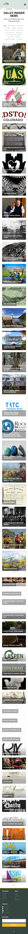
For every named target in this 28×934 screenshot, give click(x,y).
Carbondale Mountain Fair (11, 858)
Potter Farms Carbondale (12, 635)
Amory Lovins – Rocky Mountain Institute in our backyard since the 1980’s (12, 434)
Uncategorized (10, 39)
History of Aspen (9, 502)
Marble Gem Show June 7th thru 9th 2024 (13, 457)
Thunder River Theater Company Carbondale (11, 413)
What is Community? (10, 568)
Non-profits (10, 32)
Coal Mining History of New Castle (13, 236)
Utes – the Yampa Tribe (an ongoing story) (13, 479)
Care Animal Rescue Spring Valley (13, 170)
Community (20, 25)
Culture (7, 28)
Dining (14, 28)
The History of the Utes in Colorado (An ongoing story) (13, 678)
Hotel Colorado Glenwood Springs (12, 744)
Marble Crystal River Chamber (13, 896)
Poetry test (7, 723)
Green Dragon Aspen (9, 924)
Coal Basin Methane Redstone (14, 61)
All (5, 25)
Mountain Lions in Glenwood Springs (13, 369)
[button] (25, 4)
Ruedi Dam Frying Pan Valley (13, 326)
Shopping (11, 37)
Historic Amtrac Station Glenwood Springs (11, 391)
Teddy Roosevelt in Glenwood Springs (13, 523)
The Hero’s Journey (10, 193)
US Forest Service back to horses (12, 82)
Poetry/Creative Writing (14, 34)
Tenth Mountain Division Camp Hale (14, 148)
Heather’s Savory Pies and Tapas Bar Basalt (12, 347)
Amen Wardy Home (9, 849)
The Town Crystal (9, 304)
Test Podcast (8, 833)
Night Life (20, 30)
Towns (18, 37)
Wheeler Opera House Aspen (13, 657)
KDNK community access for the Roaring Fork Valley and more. (13, 809)
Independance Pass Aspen (12, 281)
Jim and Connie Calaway (12, 215)
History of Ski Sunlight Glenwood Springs (11, 788)
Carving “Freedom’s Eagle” (11, 910)
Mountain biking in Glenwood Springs (13, 545)
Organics (19, 32)
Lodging (7, 30)
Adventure (11, 25)
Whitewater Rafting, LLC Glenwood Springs (12, 612)
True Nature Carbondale (12, 701)
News (13, 30)
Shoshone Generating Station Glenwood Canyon (13, 258)
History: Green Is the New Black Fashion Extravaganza (13, 104)
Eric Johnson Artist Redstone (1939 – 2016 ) (13, 126)
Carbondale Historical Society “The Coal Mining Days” (13, 590)
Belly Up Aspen (9, 767)
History (20, 28)
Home (4, 9)
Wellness (20, 39)
